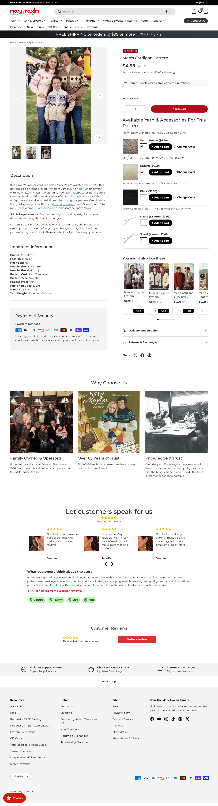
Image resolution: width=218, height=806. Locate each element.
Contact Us (67, 706)
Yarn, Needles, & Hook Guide (28, 744)
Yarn (13, 20)
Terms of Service (20, 751)
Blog (13, 712)
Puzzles (71, 20)
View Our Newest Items (45, 2)
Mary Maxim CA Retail (126, 738)
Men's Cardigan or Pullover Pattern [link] (183, 295)
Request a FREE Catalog (25, 719)
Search (117, 706)
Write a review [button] (137, 639)
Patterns (89, 20)
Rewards (92, 27)
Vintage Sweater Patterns (120, 20)
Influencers (71, 27)
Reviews (118, 725)
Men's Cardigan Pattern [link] (134, 294)
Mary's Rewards (20, 763)
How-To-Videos (70, 729)
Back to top (109, 681)
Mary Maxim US (122, 732)
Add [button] (138, 310)
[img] (109, 518)
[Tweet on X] (135, 355)
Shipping (66, 712)
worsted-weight (71, 196)
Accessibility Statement (75, 742)
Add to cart (179, 108)
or (184, 146)
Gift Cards (54, 27)
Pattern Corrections (22, 732)
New (30, 27)
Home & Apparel (151, 20)
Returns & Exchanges (74, 735)
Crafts (54, 20)
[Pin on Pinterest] (149, 355)
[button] (167, 11)
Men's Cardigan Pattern (30, 43)
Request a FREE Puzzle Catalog (30, 725)
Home (13, 43)
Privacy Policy (121, 712)
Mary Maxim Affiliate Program (29, 757)
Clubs (40, 27)
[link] (134, 276)
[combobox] (114, 11)
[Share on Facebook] (142, 355)
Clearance (16, 27)
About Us (16, 706)
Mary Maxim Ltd (25, 792)
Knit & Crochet (33, 20)
